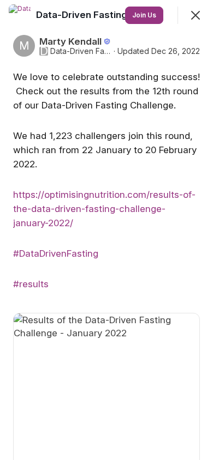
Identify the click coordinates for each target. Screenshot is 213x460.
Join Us (144, 15)
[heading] (82, 14)
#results (31, 284)
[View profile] (20, 15)
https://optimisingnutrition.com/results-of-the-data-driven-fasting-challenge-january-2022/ (104, 208)
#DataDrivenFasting (55, 253)
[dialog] (106, 230)
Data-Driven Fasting (80, 51)
